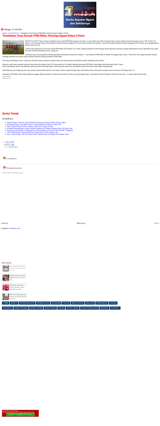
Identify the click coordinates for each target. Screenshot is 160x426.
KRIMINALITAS (43, 303)
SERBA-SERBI (36, 308)
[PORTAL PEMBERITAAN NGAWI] (80, 27)
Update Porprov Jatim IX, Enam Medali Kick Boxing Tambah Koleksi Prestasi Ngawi (36, 122)
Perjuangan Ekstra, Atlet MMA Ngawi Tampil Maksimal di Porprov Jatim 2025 (34, 124)
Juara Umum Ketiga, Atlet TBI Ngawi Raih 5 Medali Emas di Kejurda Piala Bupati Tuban (38, 134)
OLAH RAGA (13, 33)
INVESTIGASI (50, 308)
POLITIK (66, 303)
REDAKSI (104, 308)
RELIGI (61, 308)
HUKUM (113, 303)
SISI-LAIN (90, 303)
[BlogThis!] (8, 145)
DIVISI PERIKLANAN (89, 308)
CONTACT (115, 308)
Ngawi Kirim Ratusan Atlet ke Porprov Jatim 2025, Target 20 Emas (30, 126)
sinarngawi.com (14, 228)
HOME (5, 303)
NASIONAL (7, 308)
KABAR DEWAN (21, 308)
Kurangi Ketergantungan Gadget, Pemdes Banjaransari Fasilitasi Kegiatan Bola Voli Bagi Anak (39, 128)
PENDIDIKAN (101, 303)
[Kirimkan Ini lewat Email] (5, 145)
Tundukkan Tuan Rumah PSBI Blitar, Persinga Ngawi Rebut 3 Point (43, 35)
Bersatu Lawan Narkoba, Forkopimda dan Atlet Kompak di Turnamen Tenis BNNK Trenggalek (40, 130)
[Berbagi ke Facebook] (13, 145)
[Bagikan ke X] (10, 145)
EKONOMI (56, 303)
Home (4, 33)
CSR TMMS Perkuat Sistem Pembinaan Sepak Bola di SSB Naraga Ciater (32, 132)
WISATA (14, 303)
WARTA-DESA (77, 303)
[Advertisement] (20, 96)
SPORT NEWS (73, 308)
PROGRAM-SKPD (27, 303)
